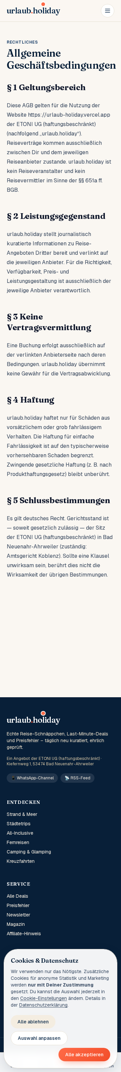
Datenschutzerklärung (43, 1005)
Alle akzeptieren (84, 1055)
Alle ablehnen (33, 1022)
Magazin (16, 924)
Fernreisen (18, 842)
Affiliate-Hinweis (24, 934)
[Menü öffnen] (107, 10)
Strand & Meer (22, 814)
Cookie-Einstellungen (43, 998)
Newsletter (18, 915)
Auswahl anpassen (39, 1038)
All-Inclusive (20, 833)
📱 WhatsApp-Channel (32, 778)
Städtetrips (19, 824)
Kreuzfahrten (21, 861)
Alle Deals (17, 896)
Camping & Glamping (29, 852)
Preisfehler (18, 905)
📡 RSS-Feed (77, 778)
